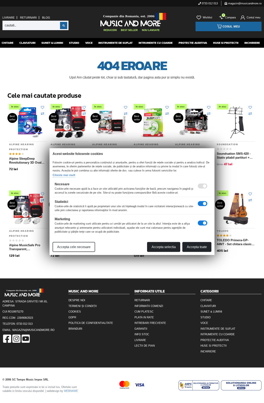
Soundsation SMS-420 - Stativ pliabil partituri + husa (234, 156)
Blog (46, 17)
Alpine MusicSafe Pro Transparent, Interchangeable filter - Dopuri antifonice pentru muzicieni (26, 247)
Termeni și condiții (82, 306)
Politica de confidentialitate (90, 323)
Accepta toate (197, 246)
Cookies (74, 311)
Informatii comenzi (148, 306)
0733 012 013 (209, 3)
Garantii (140, 328)
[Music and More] (132, 20)
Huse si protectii (225, 43)
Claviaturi (27, 43)
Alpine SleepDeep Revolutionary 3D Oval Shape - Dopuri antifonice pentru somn (27, 161)
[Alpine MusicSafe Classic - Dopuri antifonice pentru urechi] (194, 122)
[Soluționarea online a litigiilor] (241, 385)
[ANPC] (198, 385)
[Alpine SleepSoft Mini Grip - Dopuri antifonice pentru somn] (153, 122)
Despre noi (76, 300)
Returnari (28, 17)
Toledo (223, 231)
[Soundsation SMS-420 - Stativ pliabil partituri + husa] (236, 122)
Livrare (8, 17)
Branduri (75, 328)
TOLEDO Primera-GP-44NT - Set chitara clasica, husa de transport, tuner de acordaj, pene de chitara (235, 242)
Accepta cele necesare (74, 246)
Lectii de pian (144, 345)
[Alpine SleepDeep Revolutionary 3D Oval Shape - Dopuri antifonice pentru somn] (28, 122)
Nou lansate (151, 30)
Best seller (129, 30)
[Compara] (42, 113)
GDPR (72, 317)
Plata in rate (144, 317)
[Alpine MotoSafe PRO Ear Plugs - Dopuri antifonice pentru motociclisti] (111, 122)
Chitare (7, 43)
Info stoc (141, 334)
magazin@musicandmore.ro (244, 3)
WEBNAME (71, 390)
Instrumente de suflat (115, 43)
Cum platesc (143, 311)
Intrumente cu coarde (156, 43)
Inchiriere (252, 43)
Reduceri (110, 30)
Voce (89, 43)
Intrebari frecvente (150, 323)
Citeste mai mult (64, 175)
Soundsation (227, 144)
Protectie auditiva (193, 43)
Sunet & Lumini (52, 43)
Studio (74, 43)
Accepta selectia (164, 246)
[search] (63, 25)
